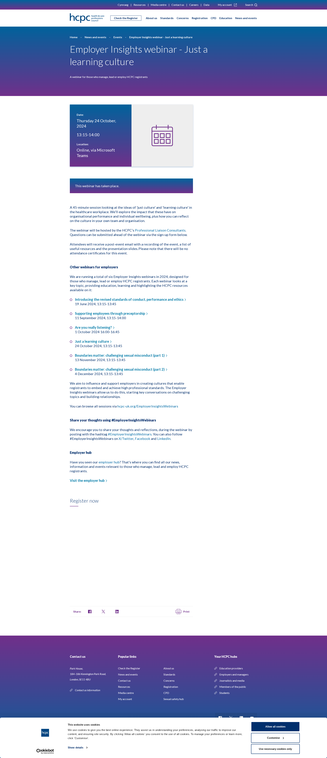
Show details (75, 747)
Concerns (183, 18)
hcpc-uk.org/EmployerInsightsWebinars (147, 406)
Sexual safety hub (174, 699)
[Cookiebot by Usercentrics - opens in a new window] (45, 751)
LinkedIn (163, 438)
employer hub (109, 462)
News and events (246, 18)
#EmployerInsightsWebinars (130, 434)
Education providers (231, 668)
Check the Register (126, 18)
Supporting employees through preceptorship (110, 313)
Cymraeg (123, 4)
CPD (213, 18)
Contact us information (88, 690)
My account (225, 4)
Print (186, 611)
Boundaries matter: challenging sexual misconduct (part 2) (120, 369)
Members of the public (232, 686)
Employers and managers (233, 674)
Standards (167, 18)
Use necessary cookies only (275, 748)
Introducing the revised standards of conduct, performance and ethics (129, 299)
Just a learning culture (92, 341)
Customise (273, 737)
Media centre (158, 4)
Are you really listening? (93, 327)
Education (225, 18)
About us (151, 18)
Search (249, 4)
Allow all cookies (275, 726)
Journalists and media (231, 680)
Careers (193, 4)
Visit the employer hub (87, 480)
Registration (200, 18)
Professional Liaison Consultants (160, 230)
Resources (140, 4)
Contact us (178, 4)
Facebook (142, 438)
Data (206, 4)
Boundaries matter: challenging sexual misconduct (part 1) (120, 355)
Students (224, 692)
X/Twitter (126, 438)
